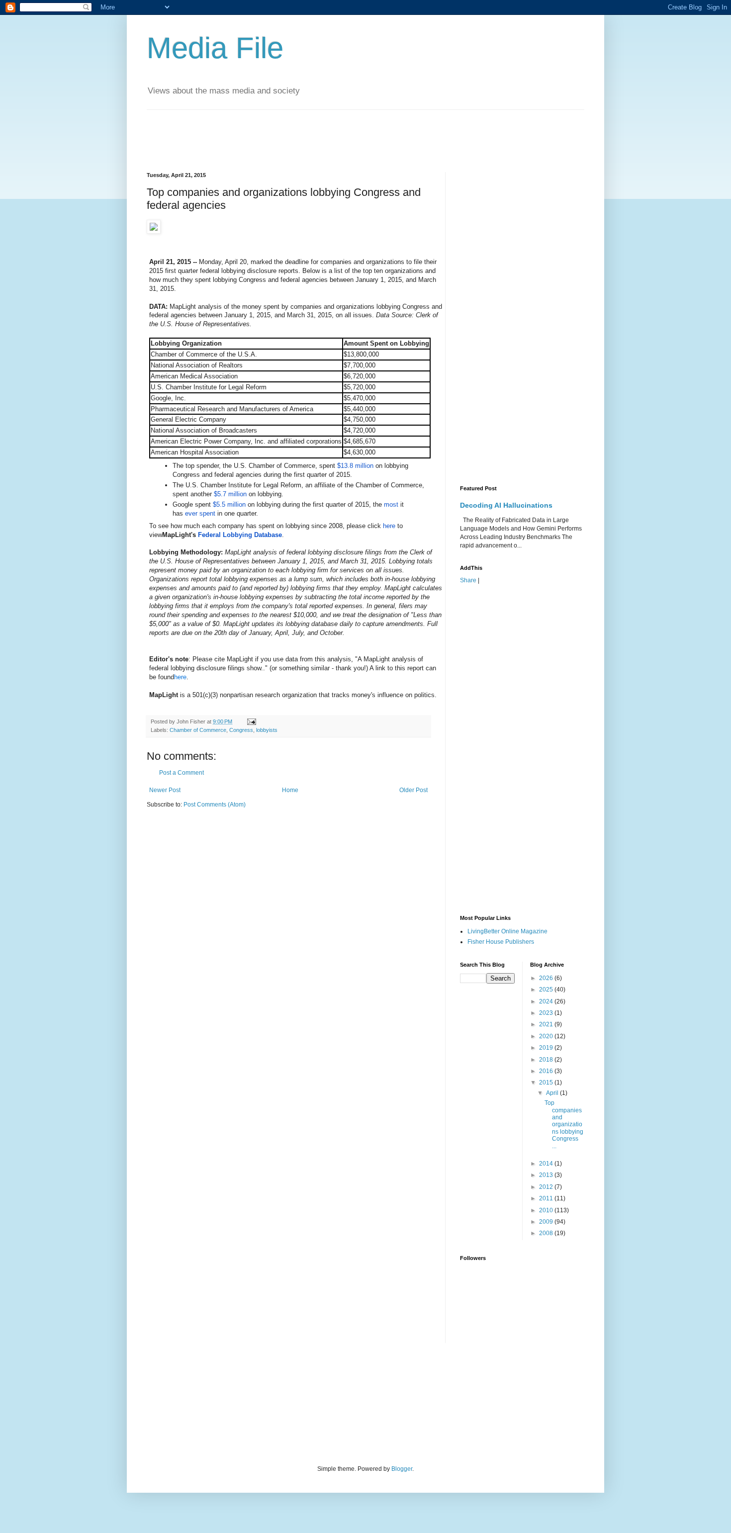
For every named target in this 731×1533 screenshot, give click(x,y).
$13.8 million (355, 465)
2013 (546, 1175)
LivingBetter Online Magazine (507, 931)
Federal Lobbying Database (240, 535)
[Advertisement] (328, 132)
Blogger (401, 1468)
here (389, 526)
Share (468, 580)
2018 (546, 1059)
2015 (546, 1082)
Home (290, 790)
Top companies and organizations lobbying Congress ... (564, 1124)
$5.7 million (230, 494)
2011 (546, 1198)
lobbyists (266, 730)
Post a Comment (181, 772)
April (553, 1092)
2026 (546, 978)
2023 (546, 1012)
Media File (215, 48)
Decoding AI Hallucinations (506, 505)
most (391, 504)
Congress (241, 730)
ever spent (200, 513)
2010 (546, 1210)
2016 (546, 1071)
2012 (546, 1186)
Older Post (413, 790)
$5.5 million (229, 504)
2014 (546, 1163)
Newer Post (165, 790)
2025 (546, 989)
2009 (546, 1221)
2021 (546, 1024)
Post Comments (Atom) (214, 804)
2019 (546, 1047)
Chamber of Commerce (198, 730)
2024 (546, 1001)
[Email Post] (251, 721)
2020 (546, 1036)
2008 (546, 1233)
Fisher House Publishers (500, 941)
